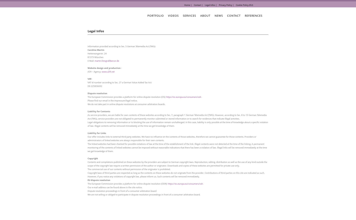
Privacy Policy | (226, 5)
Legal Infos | (211, 5)
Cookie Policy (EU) (244, 5)
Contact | (198, 5)
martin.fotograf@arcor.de (107, 60)
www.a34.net (108, 71)
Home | (188, 5)
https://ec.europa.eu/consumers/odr (183, 97)
